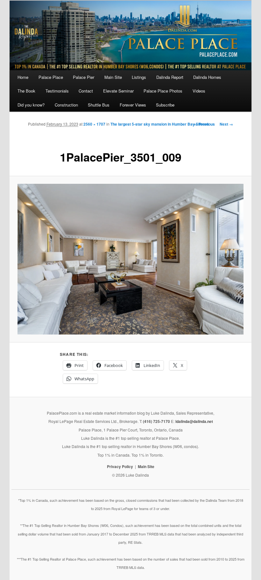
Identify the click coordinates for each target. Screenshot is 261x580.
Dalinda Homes (207, 77)
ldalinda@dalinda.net (194, 421)
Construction (66, 105)
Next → (226, 124)
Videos (199, 91)
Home (23, 77)
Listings (139, 77)
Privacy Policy (120, 466)
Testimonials (57, 91)
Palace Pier (83, 77)
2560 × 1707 (94, 124)
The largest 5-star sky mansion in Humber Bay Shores (159, 124)
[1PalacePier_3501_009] (130, 259)
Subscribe (165, 105)
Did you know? (31, 105)
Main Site (113, 77)
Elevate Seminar (118, 91)
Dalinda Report (169, 77)
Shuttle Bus (98, 105)
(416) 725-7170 (156, 421)
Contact (86, 91)
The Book (26, 91)
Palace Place (51, 77)
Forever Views (133, 105)
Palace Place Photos (163, 91)
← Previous (204, 124)
